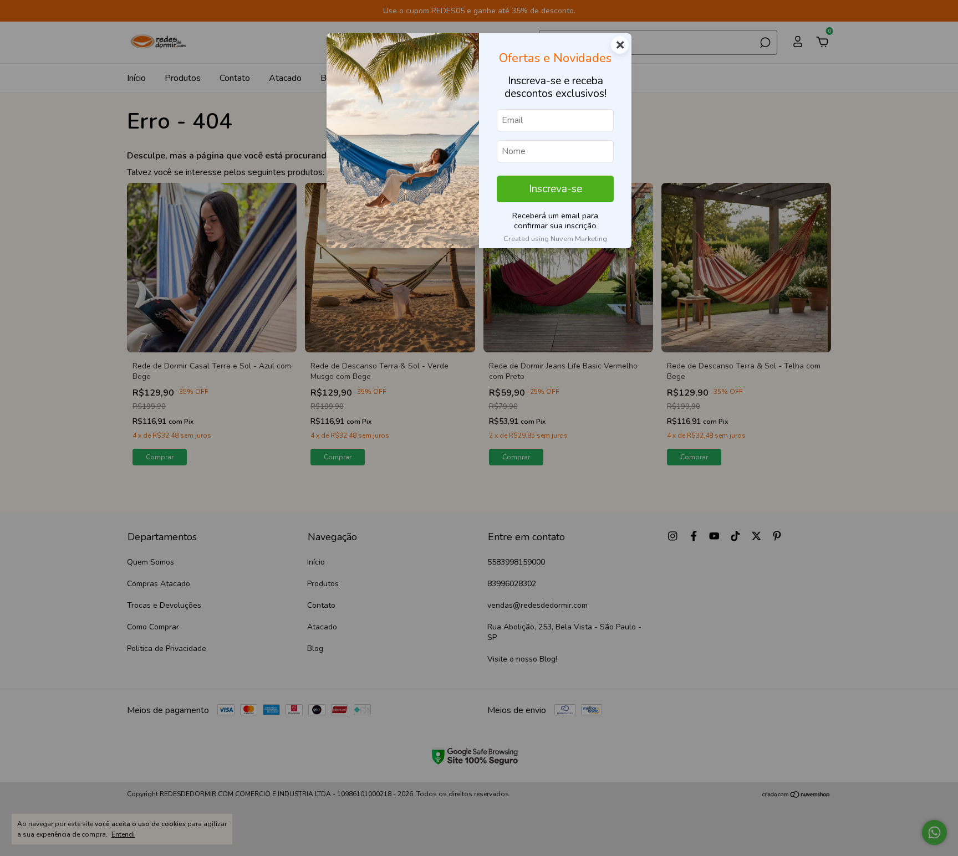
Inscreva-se (555, 189)
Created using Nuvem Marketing (555, 239)
